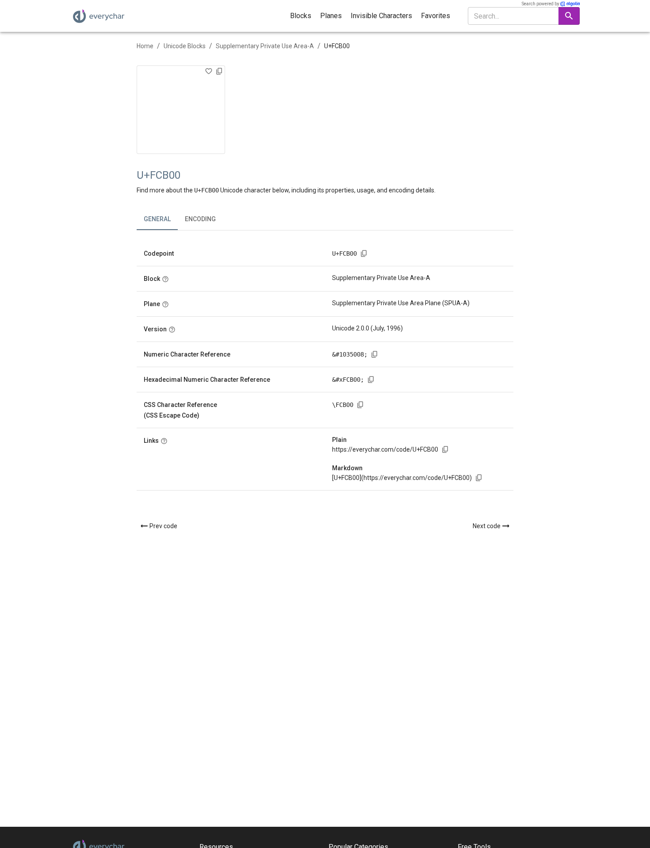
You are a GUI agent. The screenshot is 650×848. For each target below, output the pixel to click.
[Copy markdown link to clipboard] (479, 477)
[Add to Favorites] (208, 71)
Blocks (300, 16)
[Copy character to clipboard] (219, 71)
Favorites (435, 16)
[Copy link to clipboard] (445, 449)
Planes (331, 16)
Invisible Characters (381, 16)
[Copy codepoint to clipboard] (364, 253)
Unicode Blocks (185, 46)
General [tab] (157, 219)
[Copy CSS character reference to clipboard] (360, 404)
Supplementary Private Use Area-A (265, 46)
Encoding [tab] (200, 219)
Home (145, 46)
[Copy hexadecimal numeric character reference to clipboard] (371, 379)
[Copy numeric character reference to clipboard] (374, 354)
